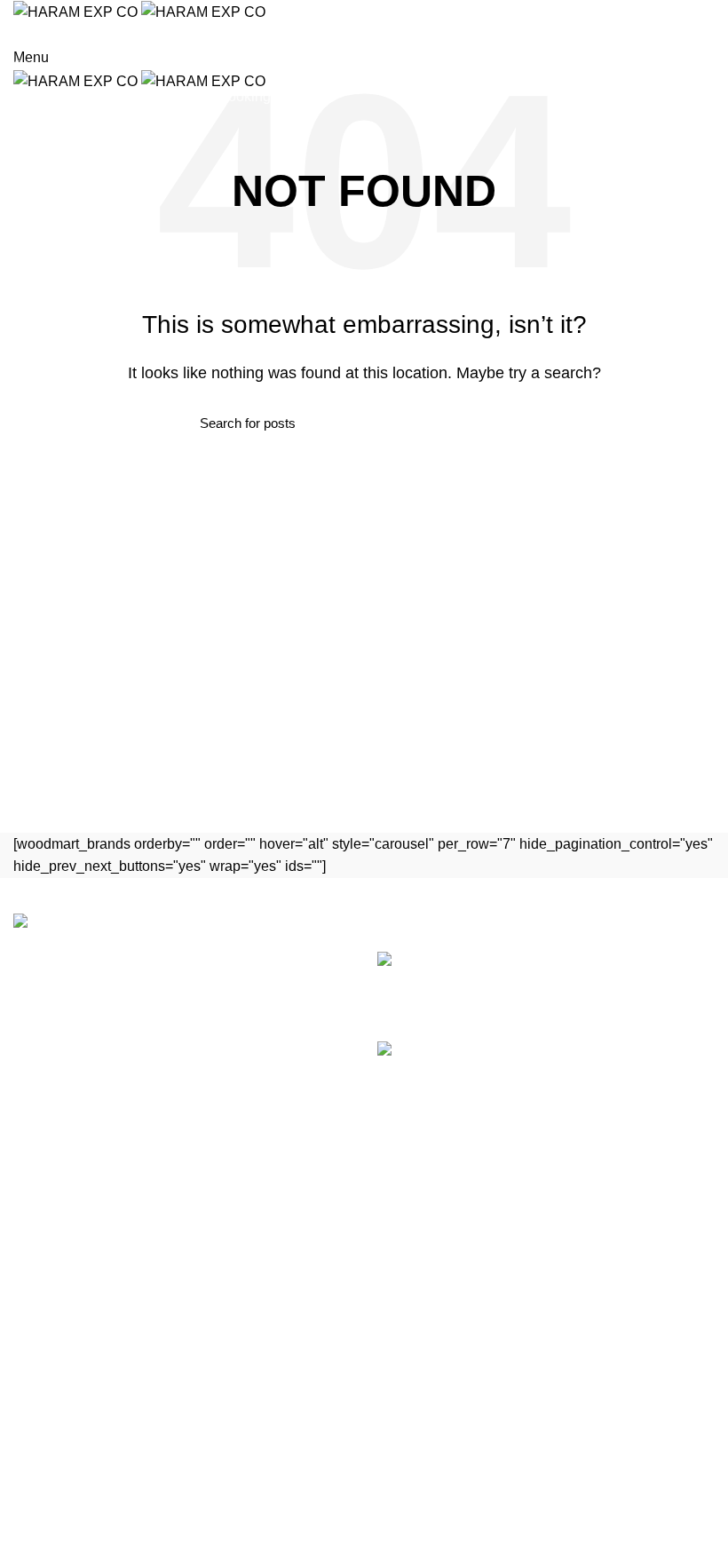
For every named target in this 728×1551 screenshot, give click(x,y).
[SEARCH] (704, 64)
